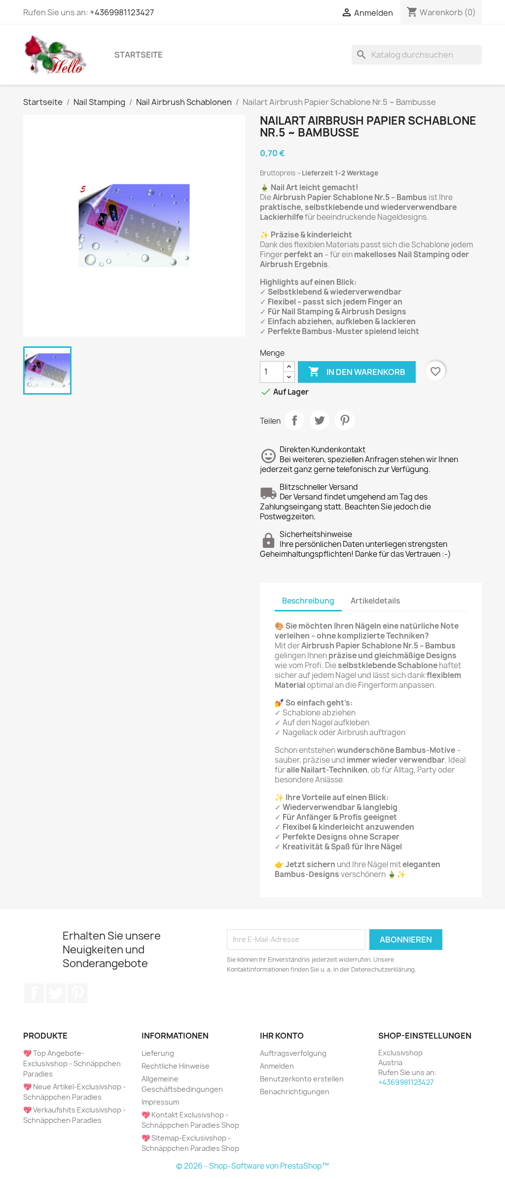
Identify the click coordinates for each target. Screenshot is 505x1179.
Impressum (160, 1102)
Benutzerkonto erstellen (302, 1078)
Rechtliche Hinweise (176, 1066)
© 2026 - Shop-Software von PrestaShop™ (252, 1166)
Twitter (56, 993)
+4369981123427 (122, 12)
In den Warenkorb (356, 371)
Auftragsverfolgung (293, 1053)
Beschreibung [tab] (308, 601)
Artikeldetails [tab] (375, 601)
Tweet (319, 420)
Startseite (138, 54)
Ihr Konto (282, 1035)
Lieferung (158, 1053)
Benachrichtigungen (294, 1091)
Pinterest (345, 420)
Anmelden (277, 1066)
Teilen (294, 420)
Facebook (34, 993)
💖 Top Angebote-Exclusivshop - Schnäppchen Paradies (72, 1063)
